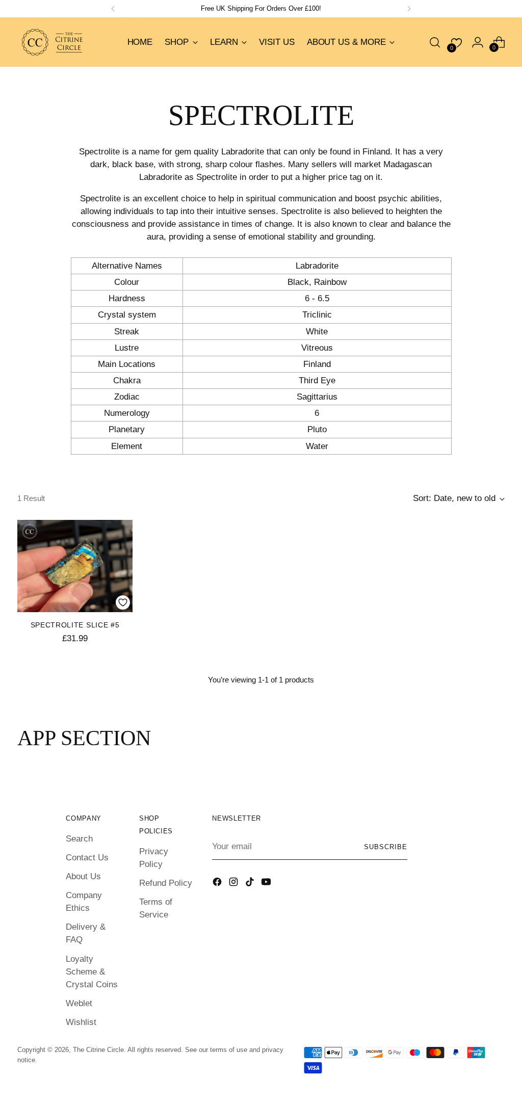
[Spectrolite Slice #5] (75, 566)
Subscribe (385, 847)
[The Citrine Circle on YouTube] (267, 883)
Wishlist (81, 1022)
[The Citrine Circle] (53, 42)
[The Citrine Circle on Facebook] (218, 883)
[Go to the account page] (477, 42)
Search (79, 839)
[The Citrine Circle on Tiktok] (251, 883)
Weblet (79, 1003)
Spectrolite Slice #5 (75, 625)
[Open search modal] (435, 42)
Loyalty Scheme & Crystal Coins (92, 971)
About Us (83, 876)
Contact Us (87, 857)
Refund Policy (165, 883)
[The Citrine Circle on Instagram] (234, 883)
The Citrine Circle (98, 1050)
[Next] (409, 8)
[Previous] (113, 8)
